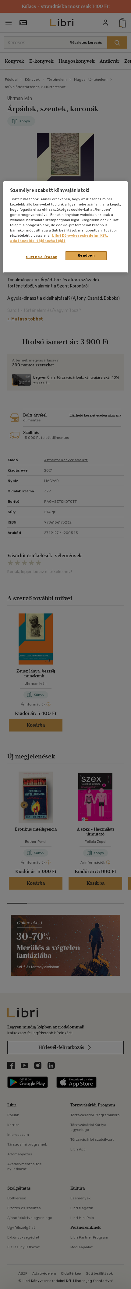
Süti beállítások (41, 257)
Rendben (86, 256)
